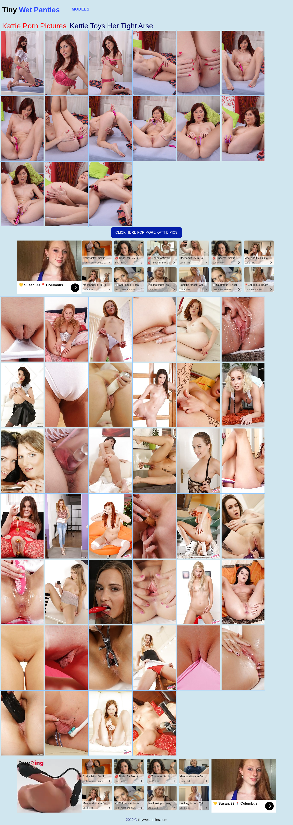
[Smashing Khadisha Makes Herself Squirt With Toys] (22, 395)
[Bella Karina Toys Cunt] (155, 526)
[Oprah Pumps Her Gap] (66, 329)
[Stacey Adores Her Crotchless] (199, 395)
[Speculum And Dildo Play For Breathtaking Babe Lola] (110, 657)
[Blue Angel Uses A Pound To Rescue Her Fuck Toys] (199, 460)
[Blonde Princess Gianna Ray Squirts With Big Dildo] (243, 395)
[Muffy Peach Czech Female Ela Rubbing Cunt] (110, 723)
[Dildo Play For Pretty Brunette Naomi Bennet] (110, 592)
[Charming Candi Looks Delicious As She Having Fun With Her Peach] (110, 329)
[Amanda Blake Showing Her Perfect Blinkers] (155, 592)
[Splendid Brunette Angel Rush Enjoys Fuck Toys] (243, 526)
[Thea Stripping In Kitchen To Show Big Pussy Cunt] (199, 526)
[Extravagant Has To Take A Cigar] (110, 526)
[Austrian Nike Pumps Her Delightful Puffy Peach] (22, 329)
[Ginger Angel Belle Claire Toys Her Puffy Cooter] (66, 526)
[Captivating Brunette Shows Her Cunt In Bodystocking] (22, 526)
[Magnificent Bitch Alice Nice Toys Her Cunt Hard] (22, 723)
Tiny (31, 10)
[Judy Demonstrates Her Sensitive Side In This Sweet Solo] (66, 657)
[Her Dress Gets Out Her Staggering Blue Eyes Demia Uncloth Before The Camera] (155, 723)
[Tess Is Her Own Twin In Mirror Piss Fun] (243, 329)
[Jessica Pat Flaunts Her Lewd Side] (66, 460)
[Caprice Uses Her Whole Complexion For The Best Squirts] (155, 329)
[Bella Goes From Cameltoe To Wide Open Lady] (243, 657)
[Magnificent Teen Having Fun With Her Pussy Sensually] (66, 592)
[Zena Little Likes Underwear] (155, 395)
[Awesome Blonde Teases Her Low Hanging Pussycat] (110, 395)
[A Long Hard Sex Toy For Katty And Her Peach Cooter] (66, 395)
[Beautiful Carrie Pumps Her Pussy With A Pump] (22, 657)
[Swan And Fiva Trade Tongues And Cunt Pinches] (22, 460)
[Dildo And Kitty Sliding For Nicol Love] (155, 460)
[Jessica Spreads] (243, 592)
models (80, 9)
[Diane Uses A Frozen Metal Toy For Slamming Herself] (110, 460)
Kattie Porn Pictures (34, 26)
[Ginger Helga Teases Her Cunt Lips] (199, 329)
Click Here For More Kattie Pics (146, 232)
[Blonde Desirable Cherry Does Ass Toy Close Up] (155, 657)
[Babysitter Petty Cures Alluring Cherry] (66, 723)
